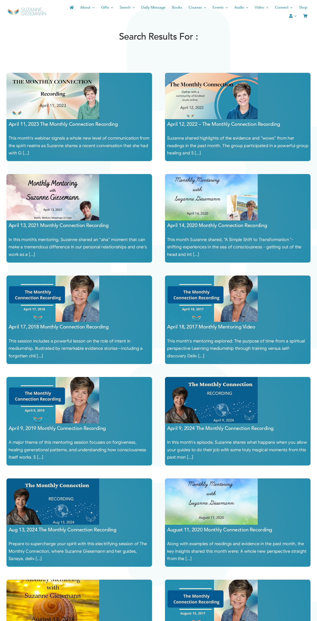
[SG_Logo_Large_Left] (26, 9)
